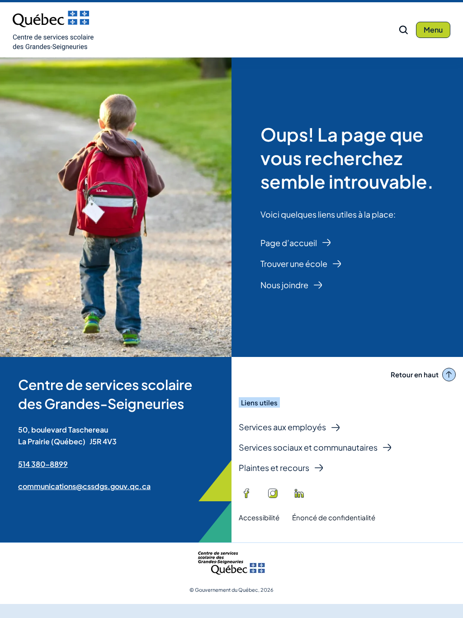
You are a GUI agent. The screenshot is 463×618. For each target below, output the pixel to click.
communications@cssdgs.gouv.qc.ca (84, 486)
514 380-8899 (43, 464)
